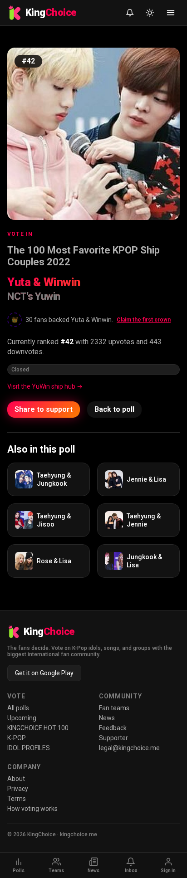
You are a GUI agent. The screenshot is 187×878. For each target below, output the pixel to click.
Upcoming (21, 718)
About (16, 778)
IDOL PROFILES (28, 747)
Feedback (113, 728)
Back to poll (114, 409)
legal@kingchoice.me (129, 747)
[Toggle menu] (171, 13)
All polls (18, 708)
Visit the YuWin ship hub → (45, 386)
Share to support (44, 409)
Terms (16, 798)
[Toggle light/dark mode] (150, 13)
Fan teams (114, 708)
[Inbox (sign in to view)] (130, 13)
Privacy (17, 788)
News (107, 718)
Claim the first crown (144, 320)
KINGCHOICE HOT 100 (38, 728)
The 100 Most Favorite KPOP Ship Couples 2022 (83, 256)
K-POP (16, 737)
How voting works (32, 808)
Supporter (113, 737)
